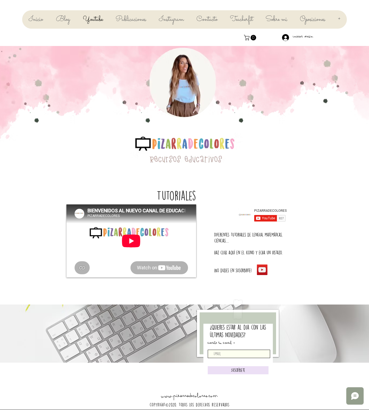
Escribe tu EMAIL (220, 344)
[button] (250, 37)
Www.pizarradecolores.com (189, 397)
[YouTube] (262, 269)
